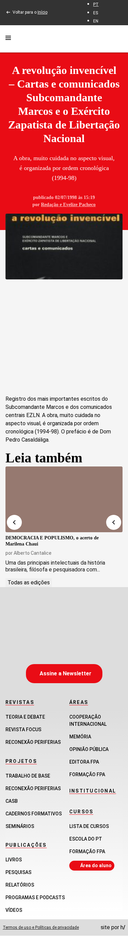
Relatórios (19, 885)
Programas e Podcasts (35, 897)
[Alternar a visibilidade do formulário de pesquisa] (118, 39)
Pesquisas (18, 872)
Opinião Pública (89, 749)
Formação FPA (87, 851)
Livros (13, 859)
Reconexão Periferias (33, 742)
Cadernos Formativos (33, 813)
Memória (80, 736)
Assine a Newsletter (65, 673)
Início (42, 12)
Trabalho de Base (27, 776)
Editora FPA (84, 762)
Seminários (19, 826)
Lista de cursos (89, 826)
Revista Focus (23, 729)
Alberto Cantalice (33, 553)
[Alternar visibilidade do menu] (8, 39)
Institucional (92, 791)
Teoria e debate (25, 717)
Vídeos (13, 910)
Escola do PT (85, 839)
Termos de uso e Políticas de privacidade (41, 927)
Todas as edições (29, 582)
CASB (11, 801)
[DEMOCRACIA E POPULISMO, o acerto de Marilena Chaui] (64, 499)
